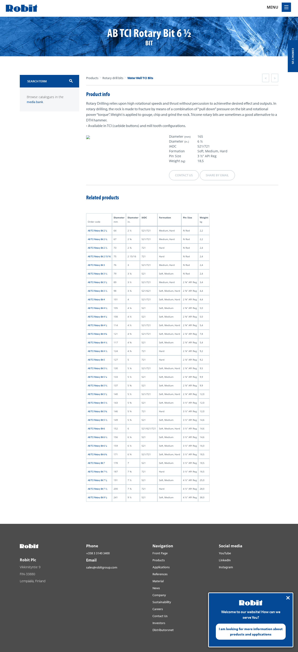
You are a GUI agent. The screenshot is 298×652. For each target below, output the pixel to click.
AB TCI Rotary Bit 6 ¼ (97, 445)
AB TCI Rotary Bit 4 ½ (97, 325)
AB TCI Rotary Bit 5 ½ (97, 394)
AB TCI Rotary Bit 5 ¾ (97, 411)
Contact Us (160, 616)
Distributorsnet (163, 630)
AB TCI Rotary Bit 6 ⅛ (97, 437)
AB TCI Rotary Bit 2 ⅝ (97, 239)
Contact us (184, 175)
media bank (35, 102)
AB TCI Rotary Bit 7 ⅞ (97, 488)
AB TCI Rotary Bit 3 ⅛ (97, 273)
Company (159, 595)
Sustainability (161, 602)
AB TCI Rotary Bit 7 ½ (97, 480)
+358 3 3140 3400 (98, 553)
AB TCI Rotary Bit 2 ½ (97, 230)
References (160, 574)
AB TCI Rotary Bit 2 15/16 (99, 256)
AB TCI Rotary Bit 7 (96, 463)
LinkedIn (225, 560)
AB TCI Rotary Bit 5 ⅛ (97, 368)
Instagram (226, 567)
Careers (157, 609)
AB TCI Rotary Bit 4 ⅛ (97, 308)
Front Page (160, 553)
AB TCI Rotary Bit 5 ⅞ (97, 419)
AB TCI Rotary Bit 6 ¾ (97, 454)
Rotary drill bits (112, 78)
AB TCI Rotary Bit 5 (96, 359)
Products (92, 78)
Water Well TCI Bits (140, 78)
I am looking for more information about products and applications (251, 631)
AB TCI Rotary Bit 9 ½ (97, 497)
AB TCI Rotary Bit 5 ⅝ (97, 402)
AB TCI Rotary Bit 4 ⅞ (97, 351)
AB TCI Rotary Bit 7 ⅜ (97, 471)
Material (158, 581)
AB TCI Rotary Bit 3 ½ (97, 282)
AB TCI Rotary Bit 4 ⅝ (97, 342)
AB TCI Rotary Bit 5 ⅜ (97, 385)
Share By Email (217, 175)
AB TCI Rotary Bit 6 (96, 428)
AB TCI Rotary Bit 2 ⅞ (97, 247)
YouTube (225, 553)
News (156, 588)
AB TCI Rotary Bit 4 (96, 299)
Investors (158, 623)
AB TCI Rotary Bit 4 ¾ (97, 333)
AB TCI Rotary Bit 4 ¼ (97, 316)
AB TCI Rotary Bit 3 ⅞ (97, 290)
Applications (161, 567)
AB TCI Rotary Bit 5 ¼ (97, 376)
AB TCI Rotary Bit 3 (96, 265)
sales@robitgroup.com (101, 567)
